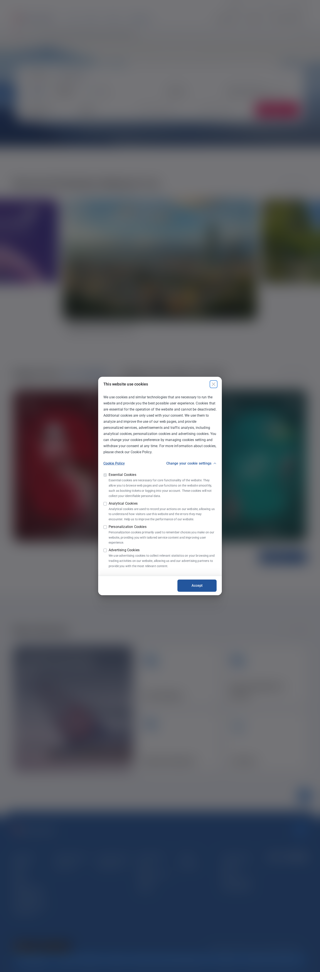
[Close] (214, 384)
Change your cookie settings (188, 463)
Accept (197, 585)
